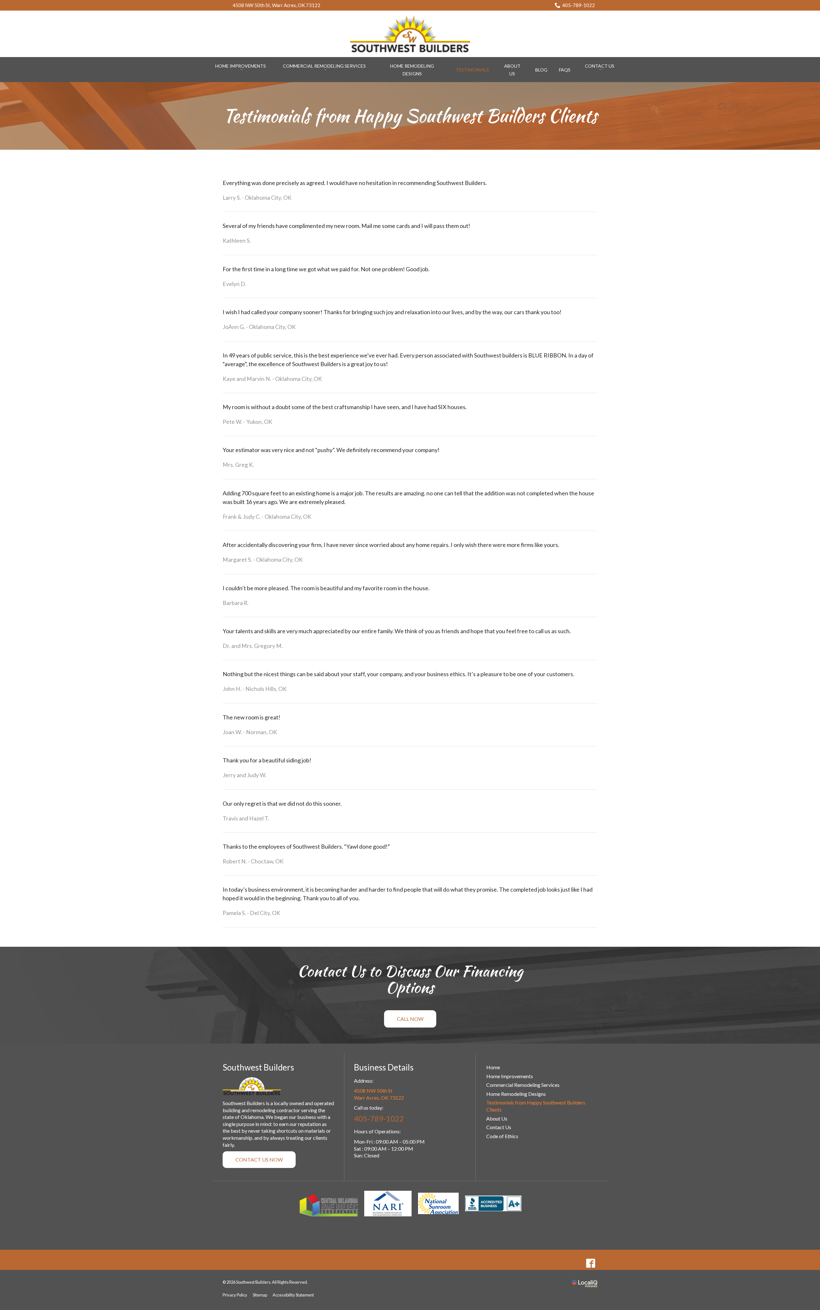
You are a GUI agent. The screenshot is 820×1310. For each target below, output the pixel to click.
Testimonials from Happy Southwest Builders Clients (410, 116)
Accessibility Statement (293, 1294)
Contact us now (259, 1159)
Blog (541, 69)
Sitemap (260, 1294)
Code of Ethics (502, 1136)
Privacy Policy (235, 1294)
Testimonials (472, 69)
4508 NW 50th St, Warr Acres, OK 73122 (276, 5)
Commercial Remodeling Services (324, 66)
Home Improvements (509, 1076)
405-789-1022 (578, 5)
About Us (496, 1118)
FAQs (564, 69)
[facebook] (590, 1263)
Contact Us (599, 66)
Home (493, 1067)
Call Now (410, 1019)
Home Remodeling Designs (516, 1094)
